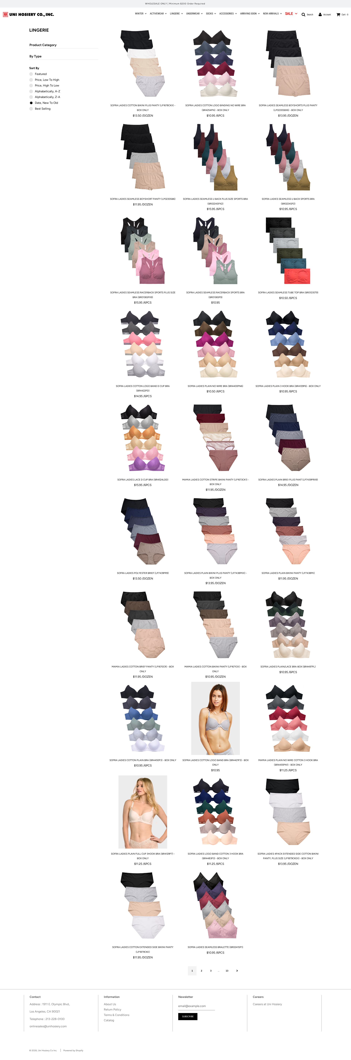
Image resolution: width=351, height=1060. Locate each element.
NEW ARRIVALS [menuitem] (271, 13)
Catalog (109, 1020)
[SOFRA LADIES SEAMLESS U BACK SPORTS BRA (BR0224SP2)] (288, 157)
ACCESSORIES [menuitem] (226, 13)
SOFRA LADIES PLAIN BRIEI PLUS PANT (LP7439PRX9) (288, 479)
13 (227, 971)
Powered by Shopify (73, 1050)
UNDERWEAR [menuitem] (192, 13)
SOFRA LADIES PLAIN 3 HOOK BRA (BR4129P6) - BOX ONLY (288, 386)
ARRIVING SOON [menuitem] (248, 13)
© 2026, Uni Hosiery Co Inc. (43, 1050)
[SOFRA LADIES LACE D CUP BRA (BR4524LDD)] (142, 437)
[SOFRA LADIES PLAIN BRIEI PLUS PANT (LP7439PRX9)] (288, 437)
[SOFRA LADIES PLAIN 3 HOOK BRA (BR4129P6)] (288, 344)
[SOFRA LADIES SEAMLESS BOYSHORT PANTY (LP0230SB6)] (142, 157)
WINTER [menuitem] (139, 13)
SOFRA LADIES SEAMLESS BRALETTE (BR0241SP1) (215, 947)
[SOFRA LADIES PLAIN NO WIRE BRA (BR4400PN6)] (215, 344)
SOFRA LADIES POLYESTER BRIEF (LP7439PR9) (143, 573)
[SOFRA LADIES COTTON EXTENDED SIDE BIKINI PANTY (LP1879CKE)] (142, 905)
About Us (110, 1004)
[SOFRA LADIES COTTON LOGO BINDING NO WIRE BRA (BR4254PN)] (215, 63)
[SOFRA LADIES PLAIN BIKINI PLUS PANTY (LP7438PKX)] (215, 531)
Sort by (34, 68)
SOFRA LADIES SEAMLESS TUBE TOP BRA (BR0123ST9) (288, 292)
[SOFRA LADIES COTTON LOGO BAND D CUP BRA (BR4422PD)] (142, 344)
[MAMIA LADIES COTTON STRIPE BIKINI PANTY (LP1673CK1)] (215, 437)
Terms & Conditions (116, 1015)
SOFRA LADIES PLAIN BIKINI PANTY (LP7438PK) (288, 573)
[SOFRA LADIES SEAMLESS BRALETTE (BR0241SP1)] (215, 905)
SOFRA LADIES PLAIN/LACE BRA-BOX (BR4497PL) (288, 666)
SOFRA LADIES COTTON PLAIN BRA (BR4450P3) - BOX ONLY (143, 760)
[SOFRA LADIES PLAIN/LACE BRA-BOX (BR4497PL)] (288, 624)
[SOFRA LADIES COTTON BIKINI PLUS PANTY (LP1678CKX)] (142, 63)
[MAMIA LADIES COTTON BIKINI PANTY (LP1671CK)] (215, 624)
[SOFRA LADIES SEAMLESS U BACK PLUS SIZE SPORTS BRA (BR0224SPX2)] (215, 157)
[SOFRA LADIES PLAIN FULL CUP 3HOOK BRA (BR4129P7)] (142, 812)
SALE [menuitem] (289, 13)
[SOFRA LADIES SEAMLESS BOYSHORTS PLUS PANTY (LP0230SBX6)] (288, 63)
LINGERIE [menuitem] (175, 13)
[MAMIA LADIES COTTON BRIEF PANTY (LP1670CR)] (142, 624)
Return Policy (112, 1009)
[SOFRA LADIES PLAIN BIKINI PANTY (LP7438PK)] (288, 531)
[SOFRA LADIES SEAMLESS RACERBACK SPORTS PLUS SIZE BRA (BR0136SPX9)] (142, 250)
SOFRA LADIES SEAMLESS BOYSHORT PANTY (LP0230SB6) (143, 199)
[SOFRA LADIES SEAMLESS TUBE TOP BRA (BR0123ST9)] (288, 250)
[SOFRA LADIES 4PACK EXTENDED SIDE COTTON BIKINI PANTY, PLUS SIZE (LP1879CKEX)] (288, 812)
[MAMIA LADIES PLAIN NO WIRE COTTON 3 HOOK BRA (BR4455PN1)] (288, 718)
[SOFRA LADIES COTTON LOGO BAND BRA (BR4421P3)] (215, 718)
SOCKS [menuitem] (209, 13)
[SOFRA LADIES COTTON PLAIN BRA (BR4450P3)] (142, 718)
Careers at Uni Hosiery (267, 1004)
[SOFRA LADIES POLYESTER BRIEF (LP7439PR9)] (142, 531)
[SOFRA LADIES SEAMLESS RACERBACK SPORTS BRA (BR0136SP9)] (215, 250)
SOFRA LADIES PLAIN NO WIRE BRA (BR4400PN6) (215, 386)
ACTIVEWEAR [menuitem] (157, 13)
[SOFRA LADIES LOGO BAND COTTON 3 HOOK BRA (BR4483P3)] (215, 812)
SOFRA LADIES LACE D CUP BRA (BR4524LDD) (142, 479)
